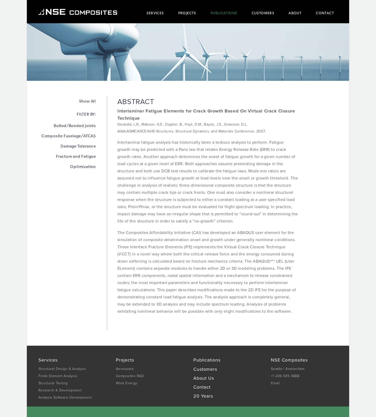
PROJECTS (187, 13)
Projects (125, 360)
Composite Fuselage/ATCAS (68, 135)
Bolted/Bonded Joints (75, 125)
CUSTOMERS (263, 13)
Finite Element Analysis (58, 376)
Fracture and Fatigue (76, 156)
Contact (202, 387)
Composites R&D (130, 376)
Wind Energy (126, 383)
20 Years (203, 396)
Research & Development (59, 390)
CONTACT (325, 13)
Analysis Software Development (65, 397)
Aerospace (125, 369)
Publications (206, 360)
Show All (87, 101)
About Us (203, 378)
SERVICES (155, 13)
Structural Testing (53, 383)
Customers (205, 369)
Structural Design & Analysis (62, 369)
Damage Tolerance (78, 146)
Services (48, 360)
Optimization (83, 166)
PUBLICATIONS (224, 13)
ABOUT (295, 13)
